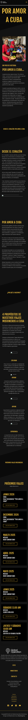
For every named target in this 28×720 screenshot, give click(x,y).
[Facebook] (8, 705)
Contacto (14, 701)
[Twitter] (12, 705)
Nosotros (14, 696)
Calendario (14, 699)
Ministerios (14, 697)
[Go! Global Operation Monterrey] (4, 2)
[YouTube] (20, 705)
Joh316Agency (21, 715)
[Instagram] (16, 705)
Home (14, 694)
